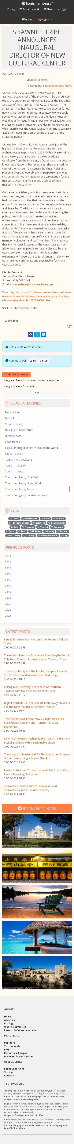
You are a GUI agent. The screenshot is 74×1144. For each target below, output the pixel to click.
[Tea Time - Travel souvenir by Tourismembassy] (37, 866)
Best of (9, 418)
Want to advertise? (15, 1027)
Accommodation (48, 535)
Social (11, 531)
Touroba (29, 527)
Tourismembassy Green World (23, 483)
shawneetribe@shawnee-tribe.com (31, 284)
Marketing (14, 535)
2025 (8, 609)
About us (9, 1020)
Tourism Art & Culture (18, 459)
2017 (8, 580)
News (50, 9)
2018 (8, 586)
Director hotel (13, 436)
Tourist (44, 527)
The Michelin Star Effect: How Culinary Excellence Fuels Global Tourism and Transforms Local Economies (34, 722)
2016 (8, 574)
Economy (58, 527)
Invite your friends (39, 808)
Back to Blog (11, 320)
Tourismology (57, 523)
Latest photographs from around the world (31, 448)
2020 (8, 598)
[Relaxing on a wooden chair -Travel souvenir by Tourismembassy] (37, 902)
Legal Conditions (14, 1068)
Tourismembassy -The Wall (22, 477)
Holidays (36, 531)
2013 (8, 556)
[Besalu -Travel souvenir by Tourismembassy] (37, 973)
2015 (8, 568)
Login (64, 9)
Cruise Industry (14, 424)
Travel (15, 518)
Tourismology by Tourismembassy (26, 495)
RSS (37, 392)
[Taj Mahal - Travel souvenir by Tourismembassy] (37, 831)
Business (40, 523)
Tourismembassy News (57, 85)
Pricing (11, 9)
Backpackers (12, 412)
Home (7, 1016)
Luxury (50, 531)
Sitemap (9, 1072)
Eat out (64, 531)
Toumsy (30, 535)
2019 (8, 592)
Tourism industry (15, 465)
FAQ (6, 1049)
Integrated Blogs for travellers (20, 386)
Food (23, 531)
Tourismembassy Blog (16, 374)
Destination (31, 518)
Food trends (12, 442)
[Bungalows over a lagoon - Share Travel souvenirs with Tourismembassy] (37, 937)
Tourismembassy (20, 523)
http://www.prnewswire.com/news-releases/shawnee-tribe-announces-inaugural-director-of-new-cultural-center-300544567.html (36, 296)
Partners (9, 1042)
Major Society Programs (18, 1056)
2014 (8, 562)
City (65, 535)
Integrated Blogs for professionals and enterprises (31, 380)
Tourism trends (14, 471)
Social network (30, 9)
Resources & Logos (15, 1053)
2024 (8, 604)
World (46, 518)
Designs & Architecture (19, 430)
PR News (42, 80)
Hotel (16, 527)
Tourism (59, 518)
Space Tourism (14, 453)
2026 (8, 615)
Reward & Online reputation (21, 1030)
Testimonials (12, 1046)
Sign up (29, 19)
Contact (9, 1075)
